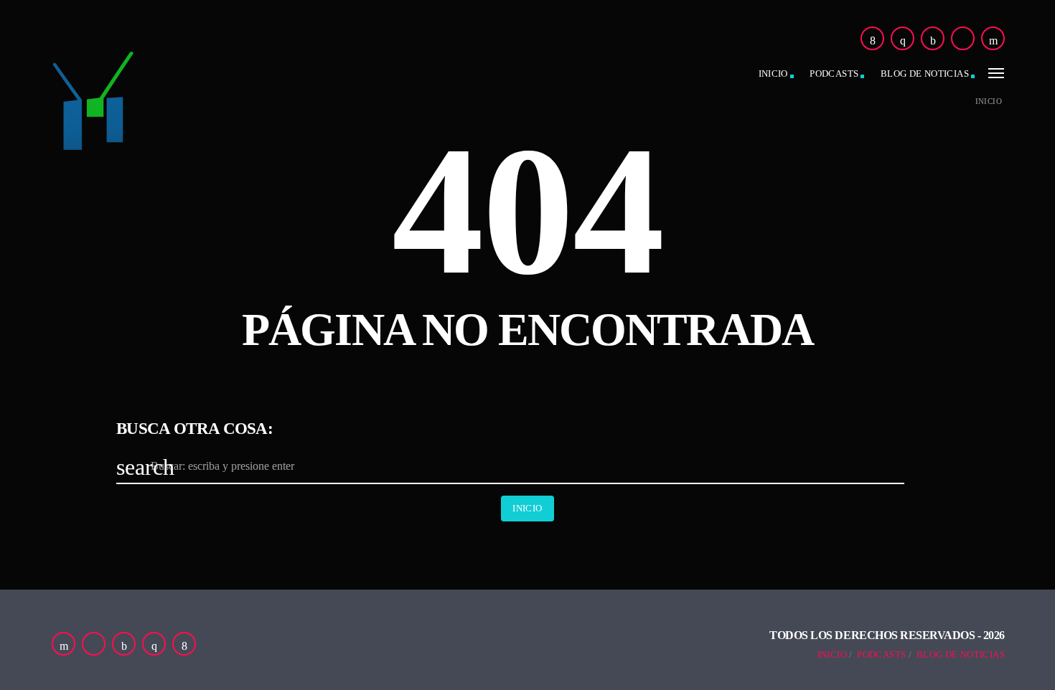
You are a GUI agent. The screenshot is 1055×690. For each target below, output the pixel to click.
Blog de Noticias (960, 654)
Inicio (773, 73)
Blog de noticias (925, 73)
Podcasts (834, 73)
